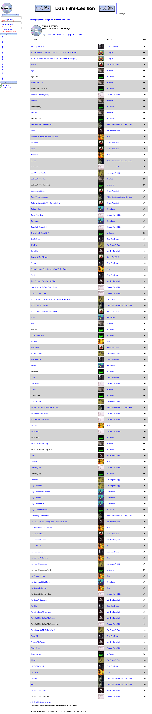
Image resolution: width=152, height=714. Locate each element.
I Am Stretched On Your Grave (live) (44, 287)
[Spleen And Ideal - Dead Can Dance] (101, 67)
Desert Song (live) (37, 215)
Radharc (33, 425)
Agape (33, 71)
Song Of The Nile (37, 498)
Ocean (33, 377)
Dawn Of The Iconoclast (39, 197)
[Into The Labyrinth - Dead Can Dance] (101, 133)
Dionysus (110, 52)
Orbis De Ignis (36, 401)
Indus (32, 317)
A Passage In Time (37, 46)
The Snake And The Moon (40, 582)
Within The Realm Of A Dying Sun (119, 125)
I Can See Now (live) (38, 293)
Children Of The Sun (38, 179)
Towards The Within (38, 642)
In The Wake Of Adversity (40, 305)
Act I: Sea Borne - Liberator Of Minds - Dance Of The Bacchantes (54, 52)
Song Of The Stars (37, 504)
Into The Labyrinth (113, 131)
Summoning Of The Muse (40, 516)
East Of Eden (35, 239)
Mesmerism (35, 347)
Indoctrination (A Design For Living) (44, 311)
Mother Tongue (36, 353)
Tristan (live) (35, 648)
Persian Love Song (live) (39, 413)
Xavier (33, 684)
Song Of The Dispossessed (40, 492)
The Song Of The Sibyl (39, 588)
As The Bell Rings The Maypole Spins (44, 137)
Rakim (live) (35, 431)
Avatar (33, 149)
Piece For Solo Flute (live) (40, 419)
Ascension (34, 143)
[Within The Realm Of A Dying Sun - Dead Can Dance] (101, 127)
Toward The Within (114, 95)
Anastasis (110, 71)
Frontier (33, 275)
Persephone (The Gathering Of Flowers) (45, 407)
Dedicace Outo (36, 209)
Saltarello (34, 462)
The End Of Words (37, 546)
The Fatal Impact (37, 552)
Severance (34, 480)
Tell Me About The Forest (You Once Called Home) (49, 522)
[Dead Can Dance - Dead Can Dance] (101, 49)
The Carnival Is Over (38, 540)
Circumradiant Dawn (38, 191)
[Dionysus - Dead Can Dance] (101, 55)
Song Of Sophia (36, 486)
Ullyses (33, 660)
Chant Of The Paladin (38, 173)
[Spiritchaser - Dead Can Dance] (101, 211)
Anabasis (34, 113)
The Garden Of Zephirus (39, 558)
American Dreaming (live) (40, 95)
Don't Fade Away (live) (39, 227)
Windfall (34, 678)
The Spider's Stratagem (39, 600)
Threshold (34, 636)
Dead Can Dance (113, 46)
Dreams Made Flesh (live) (40, 233)
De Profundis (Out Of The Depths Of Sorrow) (47, 203)
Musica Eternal (36, 359)
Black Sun (34, 155)
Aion (108, 137)
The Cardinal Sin (37, 534)
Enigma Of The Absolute (39, 257)
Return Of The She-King (39, 444)
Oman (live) (35, 383)
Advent (33, 65)
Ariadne (33, 131)
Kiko (32, 323)
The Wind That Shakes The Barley (43, 618)
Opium (33, 389)
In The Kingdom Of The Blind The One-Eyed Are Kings (51, 299)
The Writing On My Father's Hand (43, 630)
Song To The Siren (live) (39, 510)
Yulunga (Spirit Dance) (39, 690)
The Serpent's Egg (113, 173)
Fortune (33, 263)
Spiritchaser (111, 209)
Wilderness (34, 672)
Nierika (33, 365)
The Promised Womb (38, 576)
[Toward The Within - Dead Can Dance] (101, 97)
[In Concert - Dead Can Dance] (101, 79)
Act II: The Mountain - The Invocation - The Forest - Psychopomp (54, 58)
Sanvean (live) (36, 468)
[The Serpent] (101, 175)
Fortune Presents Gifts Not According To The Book (49, 269)
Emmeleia (34, 251)
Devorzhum (35, 221)
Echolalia (34, 245)
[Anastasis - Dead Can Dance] (101, 73)
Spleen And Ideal (113, 65)
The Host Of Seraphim (39, 564)
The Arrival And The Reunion (41, 528)
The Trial (34, 606)
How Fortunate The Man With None (43, 281)
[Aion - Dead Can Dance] (101, 139)
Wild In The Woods (37, 666)
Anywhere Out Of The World (41, 125)
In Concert (110, 77)
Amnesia (34, 101)
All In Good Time (37, 83)
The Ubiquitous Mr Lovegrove (41, 612)
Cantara (33, 161)
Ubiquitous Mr (36, 654)
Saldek (33, 456)
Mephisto (34, 341)
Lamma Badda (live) (38, 335)
